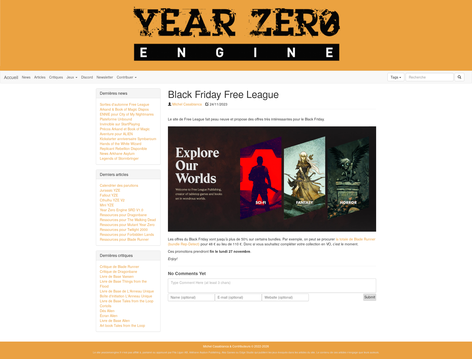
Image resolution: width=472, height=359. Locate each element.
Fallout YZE (109, 195)
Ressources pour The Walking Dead (128, 219)
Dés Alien (107, 310)
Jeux (71, 77)
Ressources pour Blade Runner (124, 239)
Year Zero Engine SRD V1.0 (121, 209)
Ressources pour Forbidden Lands (127, 234)
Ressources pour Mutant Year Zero (127, 224)
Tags (395, 77)
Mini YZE (107, 204)
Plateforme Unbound (116, 119)
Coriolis (105, 305)
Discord (87, 77)
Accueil (11, 77)
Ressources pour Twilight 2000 (124, 229)
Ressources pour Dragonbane (123, 214)
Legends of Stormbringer (119, 158)
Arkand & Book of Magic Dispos (124, 109)
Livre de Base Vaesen (117, 276)
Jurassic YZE (110, 190)
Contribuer (125, 77)
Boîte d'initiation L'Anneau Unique (126, 295)
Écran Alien (109, 315)
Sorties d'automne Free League (124, 104)
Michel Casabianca (187, 104)
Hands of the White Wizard (120, 143)
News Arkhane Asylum (117, 153)
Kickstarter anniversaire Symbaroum (128, 138)
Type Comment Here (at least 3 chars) (201, 282)
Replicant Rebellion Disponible (123, 148)
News (26, 77)
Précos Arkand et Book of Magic (125, 128)
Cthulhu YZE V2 (112, 200)
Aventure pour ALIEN (116, 133)
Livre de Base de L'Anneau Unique (127, 291)
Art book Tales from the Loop (122, 325)
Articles (39, 77)
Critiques (56, 77)
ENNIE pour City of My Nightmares (127, 114)
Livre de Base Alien (115, 320)
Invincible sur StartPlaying (120, 123)
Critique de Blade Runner (119, 266)
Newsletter (105, 77)
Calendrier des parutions (119, 185)
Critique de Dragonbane (118, 271)
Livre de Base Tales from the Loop (126, 300)
